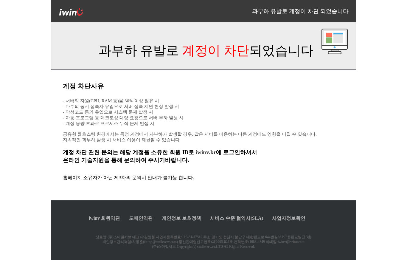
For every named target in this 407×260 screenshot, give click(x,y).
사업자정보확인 (288, 218)
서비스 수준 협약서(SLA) (236, 218)
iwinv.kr (206, 152)
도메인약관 (141, 218)
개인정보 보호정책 (181, 218)
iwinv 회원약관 (104, 218)
